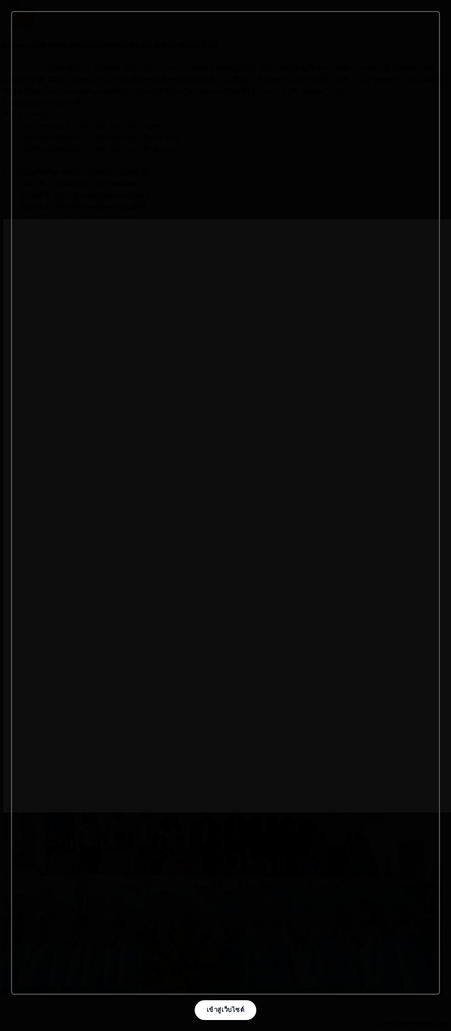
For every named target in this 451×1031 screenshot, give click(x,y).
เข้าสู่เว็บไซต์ (226, 1009)
